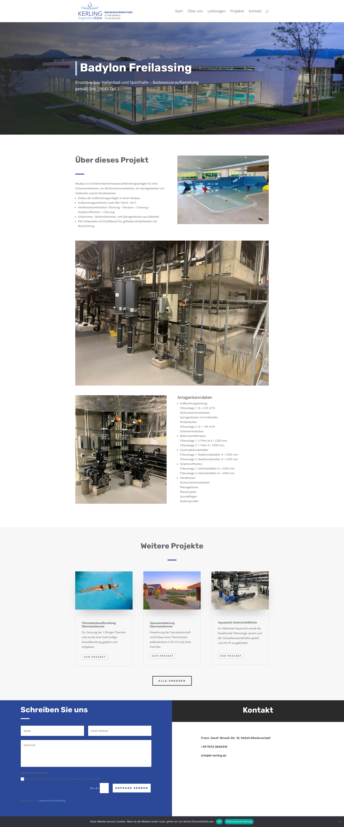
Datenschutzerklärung (239, 821)
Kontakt (255, 11)
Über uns (195, 11)
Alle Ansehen (172, 680)
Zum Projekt (95, 657)
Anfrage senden (131, 788)
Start (179, 11)
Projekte (237, 11)
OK (219, 821)
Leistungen (216, 11)
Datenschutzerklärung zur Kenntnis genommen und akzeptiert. (63, 778)
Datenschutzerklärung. (52, 800)
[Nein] (339, 821)
